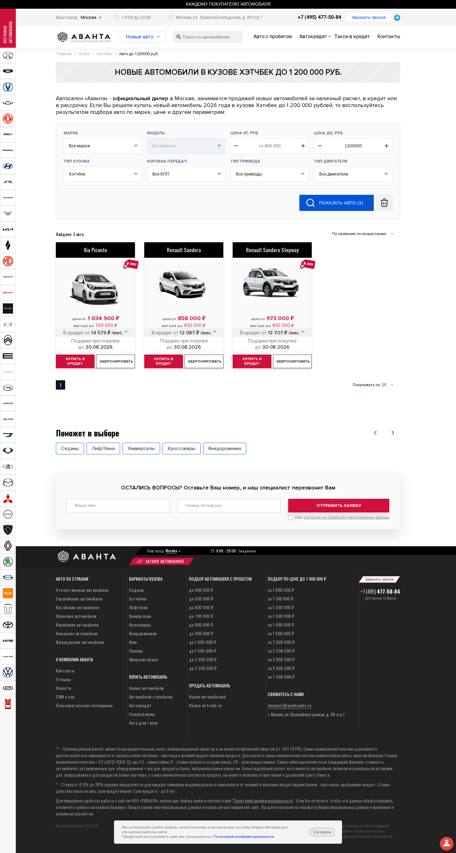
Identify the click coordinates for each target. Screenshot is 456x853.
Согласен (322, 832)
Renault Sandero (184, 250)
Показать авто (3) (341, 202)
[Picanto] (95, 284)
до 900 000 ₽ (201, 633)
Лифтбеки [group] (103, 448)
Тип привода (245, 161)
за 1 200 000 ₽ (281, 607)
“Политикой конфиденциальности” (263, 800)
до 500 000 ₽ (201, 598)
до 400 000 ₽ (201, 590)
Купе (133, 642)
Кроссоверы (140, 624)
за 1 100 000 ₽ (280, 598)
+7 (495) (380, 591)
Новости (63, 688)
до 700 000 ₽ (201, 616)
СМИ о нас (65, 696)
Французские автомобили (80, 642)
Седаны (136, 590)
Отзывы (63, 679)
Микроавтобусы (143, 659)
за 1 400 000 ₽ (281, 624)
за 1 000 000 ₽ (281, 590)
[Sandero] (183, 284)
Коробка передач (167, 161)
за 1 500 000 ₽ (281, 633)
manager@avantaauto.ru (289, 705)
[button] (375, 432)
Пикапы (136, 650)
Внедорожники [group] (224, 448)
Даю (341, 517)
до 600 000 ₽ (201, 607)
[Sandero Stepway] (272, 284)
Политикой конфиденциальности (244, 836)
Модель (156, 133)
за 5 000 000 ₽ (281, 668)
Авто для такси (143, 722)
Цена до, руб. (329, 133)
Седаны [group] (70, 448)
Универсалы (140, 616)
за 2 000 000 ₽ (281, 642)
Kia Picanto (95, 250)
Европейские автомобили (79, 598)
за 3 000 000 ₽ (281, 659)
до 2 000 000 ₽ (203, 659)
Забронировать (116, 361)
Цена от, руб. (244, 133)
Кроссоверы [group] (181, 448)
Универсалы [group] (141, 448)
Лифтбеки (138, 607)
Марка (71, 133)
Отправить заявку (338, 505)
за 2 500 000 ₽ (281, 650)
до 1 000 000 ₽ (202, 642)
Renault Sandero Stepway (272, 250)
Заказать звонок (368, 17)
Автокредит (313, 36)
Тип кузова (77, 161)
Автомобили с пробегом (151, 696)
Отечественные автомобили (82, 590)
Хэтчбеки (138, 598)
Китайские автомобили (77, 607)
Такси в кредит (352, 36)
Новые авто (139, 37)
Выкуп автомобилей (207, 696)
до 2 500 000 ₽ (203, 668)
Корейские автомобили (77, 624)
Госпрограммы (142, 714)
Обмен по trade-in (205, 705)
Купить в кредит (75, 361)
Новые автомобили (146, 688)
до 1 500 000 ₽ (202, 650)
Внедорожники (143, 633)
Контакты (388, 36)
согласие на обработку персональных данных (346, 517)
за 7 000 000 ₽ (281, 676)
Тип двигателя (331, 161)
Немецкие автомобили (77, 633)
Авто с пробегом (272, 36)
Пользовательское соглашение (84, 705)
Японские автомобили (76, 616)
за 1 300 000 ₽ (281, 616)
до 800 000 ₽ (201, 624)
